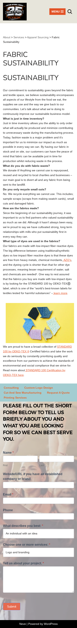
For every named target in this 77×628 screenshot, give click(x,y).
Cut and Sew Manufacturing (22, 392)
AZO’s (67, 260)
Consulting (11, 387)
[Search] (70, 11)
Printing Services (15, 397)
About (6, 37)
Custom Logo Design (38, 387)
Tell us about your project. (23, 563)
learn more (60, 293)
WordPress (51, 623)
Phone (8, 510)
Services (18, 37)
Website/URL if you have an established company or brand (32, 476)
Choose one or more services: (26, 544)
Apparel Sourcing (38, 37)
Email (8, 494)
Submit (11, 606)
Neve (22, 623)
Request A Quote (58, 392)
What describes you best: (23, 525)
